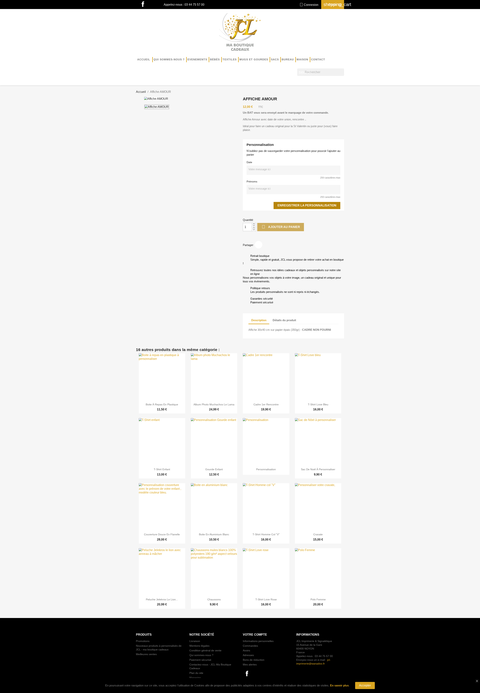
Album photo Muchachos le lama (214, 404)
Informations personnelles (258, 641)
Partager (258, 244)
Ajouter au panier (281, 226)
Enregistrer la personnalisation (307, 205)
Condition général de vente (205, 650)
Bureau (288, 59)
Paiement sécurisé (200, 659)
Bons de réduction (253, 659)
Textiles (230, 59)
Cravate (318, 534)
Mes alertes (250, 664)
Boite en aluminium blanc (214, 534)
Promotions (142, 641)
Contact (318, 59)
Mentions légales (199, 645)
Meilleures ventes (146, 654)
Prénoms (252, 181)
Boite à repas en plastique (162, 404)
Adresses (248, 655)
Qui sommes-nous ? (169, 59)
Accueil (143, 59)
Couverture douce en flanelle (162, 534)
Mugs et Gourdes (253, 59)
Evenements (197, 59)
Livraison (194, 641)
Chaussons (214, 599)
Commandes (250, 645)
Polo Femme (318, 599)
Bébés (215, 59)
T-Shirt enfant (162, 469)
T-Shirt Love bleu (318, 404)
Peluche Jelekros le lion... (162, 599)
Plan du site (196, 672)
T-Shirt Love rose (266, 599)
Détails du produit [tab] (284, 320)
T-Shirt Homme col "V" (266, 534)
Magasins (195, 677)
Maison (302, 59)
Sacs (275, 59)
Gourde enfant (214, 469)
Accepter (365, 685)
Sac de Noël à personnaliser (318, 469)
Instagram (151, 4)
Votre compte (255, 634)
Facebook (143, 4)
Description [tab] (258, 320)
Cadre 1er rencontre (266, 404)
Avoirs (246, 650)
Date (249, 162)
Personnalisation (266, 469)
